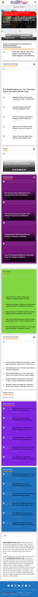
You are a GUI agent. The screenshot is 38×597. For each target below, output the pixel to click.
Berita (6, 13)
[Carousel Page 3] (18, 169)
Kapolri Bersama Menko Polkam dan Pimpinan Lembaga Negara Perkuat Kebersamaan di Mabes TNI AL (17, 298)
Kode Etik (28, 592)
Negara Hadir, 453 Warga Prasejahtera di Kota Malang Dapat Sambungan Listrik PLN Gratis (22, 419)
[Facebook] (8, 585)
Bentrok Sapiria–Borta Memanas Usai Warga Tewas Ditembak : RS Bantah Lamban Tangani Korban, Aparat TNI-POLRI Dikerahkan (20, 327)
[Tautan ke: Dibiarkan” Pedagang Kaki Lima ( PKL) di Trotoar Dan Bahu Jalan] (7, 506)
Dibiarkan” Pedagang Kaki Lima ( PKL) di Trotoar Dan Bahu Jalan (10, 37)
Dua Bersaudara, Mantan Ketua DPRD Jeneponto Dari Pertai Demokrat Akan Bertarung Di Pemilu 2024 (23, 428)
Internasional (18, 13)
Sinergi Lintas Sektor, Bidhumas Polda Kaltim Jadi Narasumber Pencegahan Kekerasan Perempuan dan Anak (20, 305)
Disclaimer (4, 594)
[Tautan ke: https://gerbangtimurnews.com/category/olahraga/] (34, 337)
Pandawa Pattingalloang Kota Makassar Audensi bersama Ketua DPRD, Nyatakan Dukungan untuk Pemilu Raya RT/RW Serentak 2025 (17, 163)
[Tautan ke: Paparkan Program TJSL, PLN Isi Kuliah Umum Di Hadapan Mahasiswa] (7, 411)
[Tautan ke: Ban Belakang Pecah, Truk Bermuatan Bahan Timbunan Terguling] (7, 487)
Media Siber (13, 594)
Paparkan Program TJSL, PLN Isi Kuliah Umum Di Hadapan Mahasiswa (23, 409)
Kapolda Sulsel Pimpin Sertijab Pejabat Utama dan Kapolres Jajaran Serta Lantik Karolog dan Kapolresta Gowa (24, 127)
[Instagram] (15, 585)
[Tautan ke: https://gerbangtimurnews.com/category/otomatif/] (34, 64)
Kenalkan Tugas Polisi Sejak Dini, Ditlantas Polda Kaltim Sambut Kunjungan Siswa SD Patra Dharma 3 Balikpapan (19, 385)
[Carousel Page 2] (15, 169)
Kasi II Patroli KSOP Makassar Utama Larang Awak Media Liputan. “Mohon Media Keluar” (20, 320)
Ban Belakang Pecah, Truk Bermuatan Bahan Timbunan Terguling (20, 368)
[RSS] (29, 585)
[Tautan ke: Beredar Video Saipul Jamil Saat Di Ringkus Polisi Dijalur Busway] (7, 450)
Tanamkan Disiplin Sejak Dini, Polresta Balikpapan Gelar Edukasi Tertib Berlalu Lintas (22, 108)
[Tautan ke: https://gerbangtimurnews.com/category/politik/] (34, 149)
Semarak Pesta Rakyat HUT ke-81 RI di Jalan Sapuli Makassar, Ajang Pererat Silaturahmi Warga (20, 363)
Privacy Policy (24, 594)
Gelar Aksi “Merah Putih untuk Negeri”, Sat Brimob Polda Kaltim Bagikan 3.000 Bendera (19, 20)
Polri (11, 15)
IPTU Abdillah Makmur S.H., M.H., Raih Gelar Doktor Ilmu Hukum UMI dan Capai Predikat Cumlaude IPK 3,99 (27, 37)
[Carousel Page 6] (25, 169)
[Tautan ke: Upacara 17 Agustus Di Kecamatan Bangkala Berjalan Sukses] (7, 496)
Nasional (25, 13)
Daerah (10, 13)
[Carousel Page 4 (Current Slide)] (20, 169)
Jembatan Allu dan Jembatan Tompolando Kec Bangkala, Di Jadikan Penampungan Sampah (23, 438)
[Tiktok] (22, 585)
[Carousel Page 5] (22, 169)
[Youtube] (19, 585)
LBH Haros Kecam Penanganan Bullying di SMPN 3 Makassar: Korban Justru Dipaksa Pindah (23, 117)
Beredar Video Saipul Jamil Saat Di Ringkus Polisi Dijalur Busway (23, 448)
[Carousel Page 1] (13, 169)
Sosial (16, 15)
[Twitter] (12, 585)
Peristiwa (7, 15)
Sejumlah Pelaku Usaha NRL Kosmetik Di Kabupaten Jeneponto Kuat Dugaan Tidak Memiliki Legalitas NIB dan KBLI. (24, 458)
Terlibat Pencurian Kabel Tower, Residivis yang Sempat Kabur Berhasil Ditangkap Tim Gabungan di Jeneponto (24, 137)
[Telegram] (26, 585)
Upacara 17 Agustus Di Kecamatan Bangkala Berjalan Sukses (24, 494)
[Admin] (19, 2)
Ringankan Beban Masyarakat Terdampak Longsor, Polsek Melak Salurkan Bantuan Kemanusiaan (24, 98)
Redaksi (20, 592)
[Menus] (3, 2)
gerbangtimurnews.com (11, 542)
